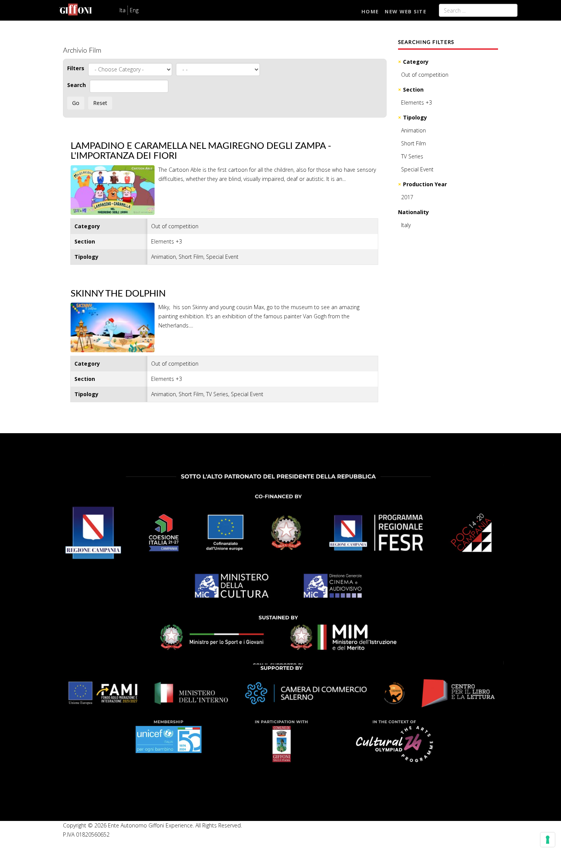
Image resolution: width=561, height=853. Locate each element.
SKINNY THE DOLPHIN (118, 293)
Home (370, 11)
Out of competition (424, 74)
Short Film (413, 143)
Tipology (415, 117)
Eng (134, 10)
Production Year (425, 184)
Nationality (413, 212)
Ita (122, 10)
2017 (407, 197)
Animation (413, 130)
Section (413, 89)
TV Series (412, 156)
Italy (406, 225)
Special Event (417, 169)
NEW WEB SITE (405, 11)
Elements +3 (416, 102)
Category (416, 61)
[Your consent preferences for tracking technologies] (547, 839)
